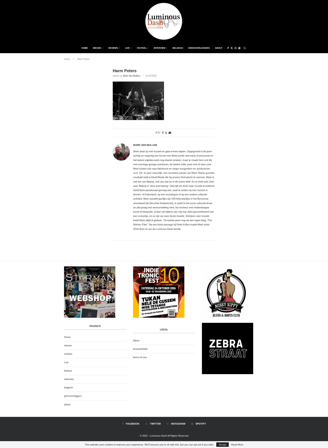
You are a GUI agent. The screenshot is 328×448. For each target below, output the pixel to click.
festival (68, 370)
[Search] (244, 48)
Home (85, 48)
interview (69, 379)
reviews (68, 353)
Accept (222, 444)
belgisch (68, 387)
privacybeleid (140, 348)
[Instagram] (236, 48)
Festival (142, 48)
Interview (159, 48)
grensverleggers (73, 395)
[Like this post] (159, 132)
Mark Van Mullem (131, 76)
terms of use (140, 357)
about (67, 404)
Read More (237, 444)
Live (127, 48)
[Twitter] (231, 48)
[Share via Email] (170, 132)
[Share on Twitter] (166, 132)
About (218, 48)
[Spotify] (239, 48)
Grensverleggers (199, 48)
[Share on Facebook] (162, 132)
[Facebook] (228, 48)
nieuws (97, 48)
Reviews (113, 48)
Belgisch (178, 48)
